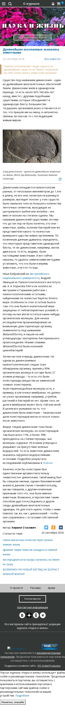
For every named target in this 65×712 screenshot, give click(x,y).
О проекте (16, 588)
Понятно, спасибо (12, 702)
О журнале (31, 4)
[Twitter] (46, 527)
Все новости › (52, 59)
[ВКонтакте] (61, 527)
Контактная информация (32, 607)
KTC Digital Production (49, 665)
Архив (51, 588)
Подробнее (22, 695)
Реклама (35, 588)
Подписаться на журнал (32, 37)
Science (47, 463)
